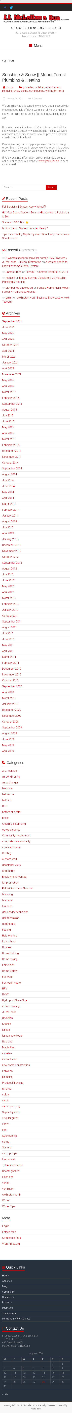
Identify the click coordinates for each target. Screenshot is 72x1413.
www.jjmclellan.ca (49, 161)
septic (5, 1100)
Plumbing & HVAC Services (16, 1318)
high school (9, 941)
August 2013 (9, 521)
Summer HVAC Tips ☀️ (15, 222)
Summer (7, 1147)
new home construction (16, 1065)
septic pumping (11, 1106)
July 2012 (8, 574)
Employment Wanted (14, 876)
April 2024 (8, 350)
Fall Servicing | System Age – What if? (24, 206)
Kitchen (6, 1023)
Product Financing (12, 1082)
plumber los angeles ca (19, 287)
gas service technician (15, 912)
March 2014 (9, 503)
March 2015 (9, 439)
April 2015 (8, 433)
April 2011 (8, 651)
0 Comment (37, 99)
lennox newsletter (12, 1035)
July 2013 (8, 527)
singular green (10, 1118)
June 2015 (8, 421)
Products (7, 1302)
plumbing (7, 90)
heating (6, 929)
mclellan (39, 87)
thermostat (8, 1159)
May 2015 (8, 427)
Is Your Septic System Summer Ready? (25, 228)
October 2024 (10, 344)
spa (4, 1129)
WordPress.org (11, 1243)
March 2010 (9, 698)
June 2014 (8, 486)
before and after (11, 812)
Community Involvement (16, 835)
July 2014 (8, 480)
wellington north (54, 90)
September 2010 (12, 686)
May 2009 (8, 745)
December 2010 (11, 668)
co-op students (11, 829)
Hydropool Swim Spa (14, 1000)
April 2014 (8, 498)
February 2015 (10, 445)
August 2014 (9, 474)
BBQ (4, 806)
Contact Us (8, 1297)
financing (7, 894)
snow (17, 90)
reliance (6, 1088)
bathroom (8, 794)
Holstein (7, 947)
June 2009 (8, 739)
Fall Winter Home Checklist (17, 888)
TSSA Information (12, 1165)
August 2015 (9, 409)
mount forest (52, 87)
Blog (4, 1286)
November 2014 (11, 456)
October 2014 (10, 462)
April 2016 (8, 386)
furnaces (7, 906)
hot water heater (12, 982)
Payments (7, 1308)
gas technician (10, 918)
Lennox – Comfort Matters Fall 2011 (47, 271)
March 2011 (9, 656)
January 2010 (10, 704)
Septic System (10, 1112)
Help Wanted (9, 935)
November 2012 (11, 551)
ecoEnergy (8, 870)
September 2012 (12, 562)
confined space (11, 847)
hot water (7, 976)
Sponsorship (9, 1135)
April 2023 (8, 368)
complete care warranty (16, 841)
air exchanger (10, 782)
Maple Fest (8, 1047)
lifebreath (7, 1041)
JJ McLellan (9, 1012)
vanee (5, 1182)
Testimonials (9, 1313)
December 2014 (11, 450)
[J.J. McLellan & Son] (36, 15)
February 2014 (10, 509)
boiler (5, 817)
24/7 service (9, 770)
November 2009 (11, 715)
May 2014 (8, 492)
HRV (4, 988)
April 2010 (8, 692)
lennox (6, 1029)
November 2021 (11, 374)
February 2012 (10, 603)
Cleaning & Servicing (14, 823)
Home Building (10, 953)
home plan (8, 965)
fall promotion (10, 882)
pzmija (10, 87)
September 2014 (12, 468)
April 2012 (8, 592)
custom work (10, 859)
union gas (7, 1177)
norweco (7, 1071)
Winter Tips (8, 1206)
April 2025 (8, 339)
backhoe (7, 788)
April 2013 (8, 533)
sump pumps (36, 90)
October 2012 (10, 556)
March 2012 (9, 598)
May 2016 (8, 380)
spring (24, 90)
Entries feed (9, 1232)
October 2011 (10, 615)
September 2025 (12, 321)
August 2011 (9, 627)
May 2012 (8, 586)
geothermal (9, 923)
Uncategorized (10, 1171)
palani (9, 297)
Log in (5, 1226)
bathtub (6, 800)
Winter (6, 1200)
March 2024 (9, 356)
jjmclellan (28, 87)
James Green (13, 271)
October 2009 (10, 721)
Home (5, 1275)
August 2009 (9, 733)
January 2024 (10, 362)
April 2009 (8, 751)
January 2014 (10, 515)
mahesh (10, 277)
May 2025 (8, 333)
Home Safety (10, 970)
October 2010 (10, 680)
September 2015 (12, 403)
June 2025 (8, 327)
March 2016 (9, 392)
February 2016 (10, 397)
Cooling (6, 853)
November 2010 (11, 674)
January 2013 (10, 539)
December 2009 (11, 709)
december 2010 (11, 865)
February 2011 (10, 662)
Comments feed (11, 1237)
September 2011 (12, 621)
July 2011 (8, 633)
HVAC (5, 994)
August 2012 (9, 568)
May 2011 (8, 645)
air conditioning (11, 776)
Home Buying (10, 959)
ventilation (8, 1188)
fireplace (7, 900)
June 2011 (8, 639)
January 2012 (10, 609)
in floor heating (11, 1006)
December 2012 (11, 545)
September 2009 (12, 727)
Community (8, 1291)
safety (6, 1094)
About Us (7, 1281)
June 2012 (8, 580)
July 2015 (8, 415)
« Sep (5, 1394)
